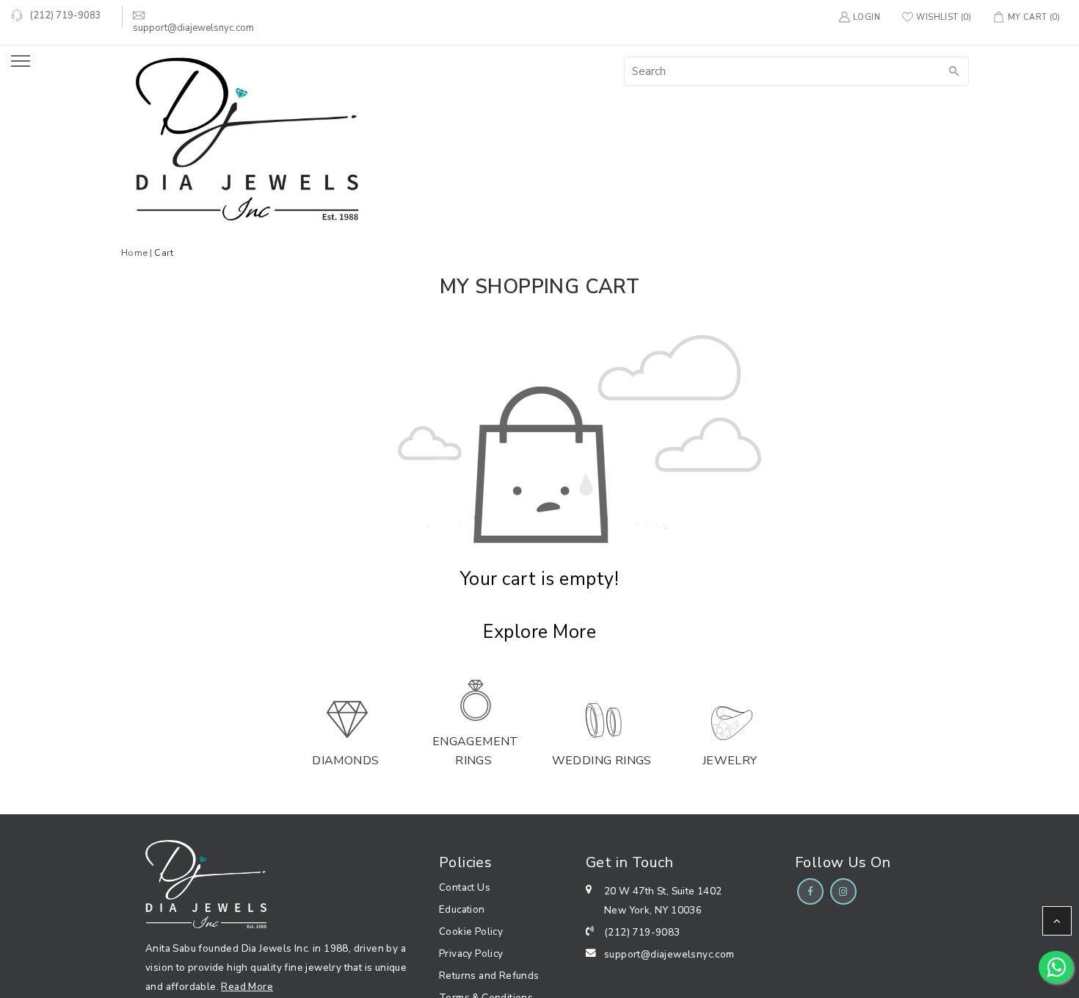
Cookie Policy (471, 931)
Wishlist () (943, 17)
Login (866, 17)
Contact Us (464, 887)
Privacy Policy (471, 954)
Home (134, 252)
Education (462, 909)
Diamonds (345, 761)
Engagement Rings (475, 751)
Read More (247, 987)
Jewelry (730, 761)
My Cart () (1034, 17)
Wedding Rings (602, 761)
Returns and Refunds (489, 976)
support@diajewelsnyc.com (669, 954)
